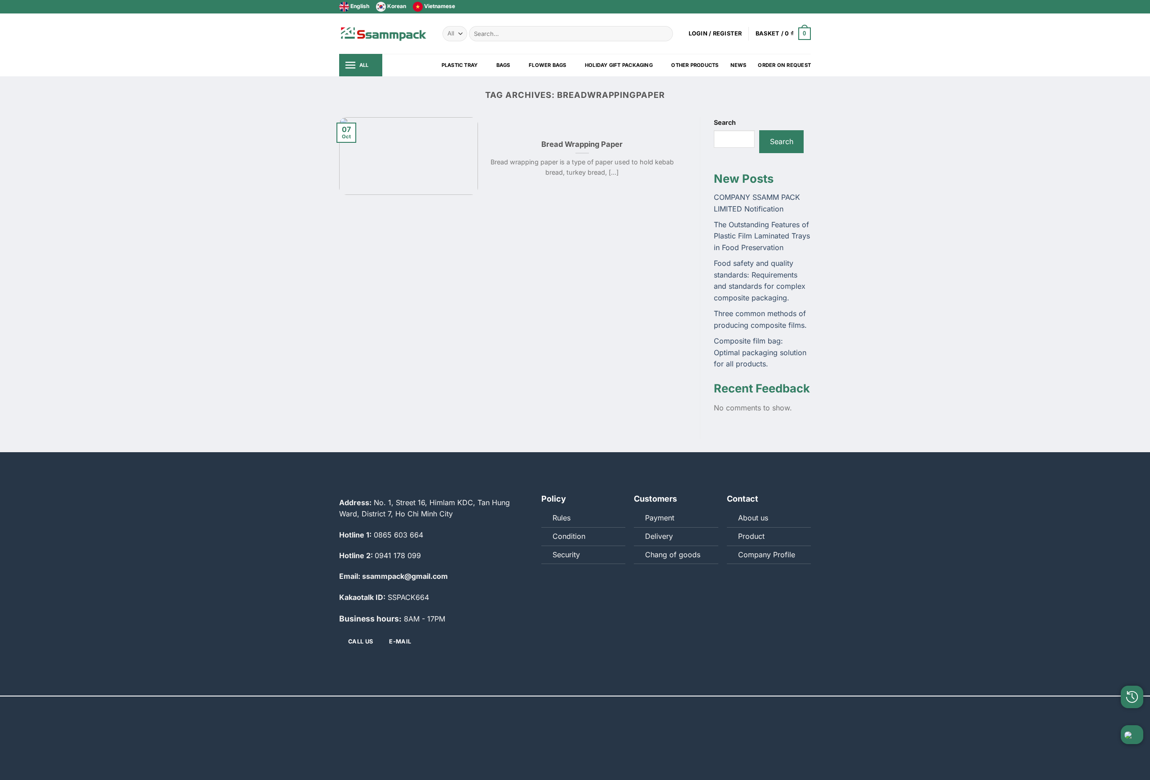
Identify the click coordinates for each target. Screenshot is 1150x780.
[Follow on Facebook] (780, 7)
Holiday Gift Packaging (619, 65)
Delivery (659, 536)
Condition (569, 536)
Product (751, 536)
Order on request (784, 65)
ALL (364, 65)
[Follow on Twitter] (789, 7)
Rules (562, 517)
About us (753, 517)
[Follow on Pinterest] (806, 7)
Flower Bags (547, 65)
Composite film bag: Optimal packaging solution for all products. (760, 352)
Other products (694, 65)
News (738, 65)
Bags (503, 65)
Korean (396, 6)
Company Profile (766, 554)
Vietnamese (439, 6)
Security (566, 554)
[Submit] (664, 33)
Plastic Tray (460, 65)
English (359, 6)
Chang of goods (672, 554)
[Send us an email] (798, 7)
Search (725, 122)
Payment (659, 517)
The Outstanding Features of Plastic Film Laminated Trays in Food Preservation (762, 236)
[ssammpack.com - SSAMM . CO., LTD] (384, 33)
